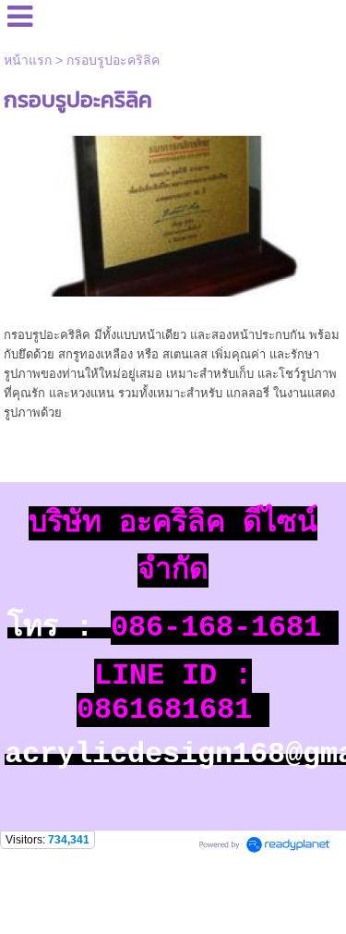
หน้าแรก (28, 60)
